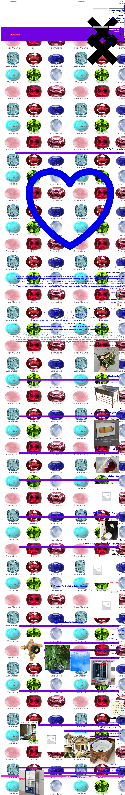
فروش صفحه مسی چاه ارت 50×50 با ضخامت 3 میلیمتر (39, 337)
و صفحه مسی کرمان (31, 283)
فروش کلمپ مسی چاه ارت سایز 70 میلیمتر (109, 343)
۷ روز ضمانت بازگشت (111, 292)
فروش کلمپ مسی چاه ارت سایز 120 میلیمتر (101, 341)
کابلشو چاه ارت (56, 343)
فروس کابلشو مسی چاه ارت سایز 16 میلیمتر (100, 334)
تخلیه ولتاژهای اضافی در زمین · (92, 278)
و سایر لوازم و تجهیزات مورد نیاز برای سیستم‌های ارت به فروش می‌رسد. (52, 283)
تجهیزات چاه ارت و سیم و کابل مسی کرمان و (110, 278)
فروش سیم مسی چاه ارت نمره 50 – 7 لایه (36, 336)
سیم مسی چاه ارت (70, 332)
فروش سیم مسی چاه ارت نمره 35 (54, 336)
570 (73, 276)
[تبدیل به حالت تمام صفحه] (122, 781)
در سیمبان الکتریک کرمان (78, 278)
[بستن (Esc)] (118, 781)
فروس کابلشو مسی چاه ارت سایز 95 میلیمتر (105, 336)
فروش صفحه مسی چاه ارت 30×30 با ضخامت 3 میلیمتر (65, 337)
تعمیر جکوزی (113, 332)
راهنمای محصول (120, 267)
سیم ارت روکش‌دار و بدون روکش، (64, 278)
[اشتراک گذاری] (120, 781)
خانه (123, 42)
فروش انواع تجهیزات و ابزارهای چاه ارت (112, 280)
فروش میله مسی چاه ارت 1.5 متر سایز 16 (69, 343)
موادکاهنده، (94, 283)
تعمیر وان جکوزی (110, 33)
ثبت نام (120, 8)
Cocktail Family (121, 345)
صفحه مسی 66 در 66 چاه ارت (35, 332)
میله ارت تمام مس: (86, 283)
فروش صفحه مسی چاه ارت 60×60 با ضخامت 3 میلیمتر (94, 339)
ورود (123, 8)
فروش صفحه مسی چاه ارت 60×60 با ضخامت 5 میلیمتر (68, 339)
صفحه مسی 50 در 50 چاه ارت (50, 332)
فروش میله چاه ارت (20, 280)
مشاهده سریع (115, 382)
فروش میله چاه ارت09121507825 (116, 282)
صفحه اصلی (116, 27)
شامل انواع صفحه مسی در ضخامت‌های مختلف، (45, 278)
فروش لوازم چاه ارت (107, 42)
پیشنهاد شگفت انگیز (15, 34)
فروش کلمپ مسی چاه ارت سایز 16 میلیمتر (81, 341)
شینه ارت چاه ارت (62, 332)
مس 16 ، (99, 283)
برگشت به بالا (121, 630)
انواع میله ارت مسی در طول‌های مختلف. (62, 276)
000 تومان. (76, 276)
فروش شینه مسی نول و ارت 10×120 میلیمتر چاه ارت (90, 337)
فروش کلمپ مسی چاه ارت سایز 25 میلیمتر (61, 341)
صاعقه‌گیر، (31, 278)
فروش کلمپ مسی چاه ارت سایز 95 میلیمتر (89, 343)
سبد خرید (121, 3)
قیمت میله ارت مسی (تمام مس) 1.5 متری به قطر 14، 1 (72, 282)
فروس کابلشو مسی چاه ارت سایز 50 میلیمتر (38, 334)
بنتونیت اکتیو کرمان (47, 276)
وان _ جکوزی (116, 31)
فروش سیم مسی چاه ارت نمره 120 (86, 336)
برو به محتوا (121, 1)
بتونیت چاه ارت (120, 332)
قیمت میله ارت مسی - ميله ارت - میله (94, 282)
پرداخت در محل (112, 296)
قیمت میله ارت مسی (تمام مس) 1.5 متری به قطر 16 (47, 282)
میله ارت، (72, 283)
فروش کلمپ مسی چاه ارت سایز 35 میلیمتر (41, 341)
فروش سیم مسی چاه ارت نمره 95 (110, 337)
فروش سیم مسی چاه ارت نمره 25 (70, 336)
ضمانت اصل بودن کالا (111, 299)
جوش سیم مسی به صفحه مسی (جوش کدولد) (86, 332)
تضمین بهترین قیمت (111, 306)
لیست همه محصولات (114, 29)
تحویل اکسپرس (112, 302)
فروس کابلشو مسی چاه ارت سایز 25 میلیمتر (80, 334)
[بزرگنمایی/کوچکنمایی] (123, 781)
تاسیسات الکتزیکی (117, 42)
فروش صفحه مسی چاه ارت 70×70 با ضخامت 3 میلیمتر (42, 339)
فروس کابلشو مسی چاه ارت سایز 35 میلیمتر (59, 334)
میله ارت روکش (78, 283)
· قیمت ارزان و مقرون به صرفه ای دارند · (89, 276)
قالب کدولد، (106, 282)
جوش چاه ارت (101, 332)
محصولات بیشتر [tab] (93, 346)
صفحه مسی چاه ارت (115, 334)
